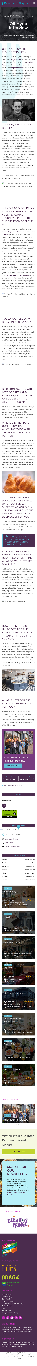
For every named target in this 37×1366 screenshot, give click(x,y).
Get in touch (6, 1299)
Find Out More (13, 766)
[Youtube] (20, 1317)
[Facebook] (3, 1317)
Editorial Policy (7, 1297)
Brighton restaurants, (16, 232)
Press (4, 1308)
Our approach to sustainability (12, 1304)
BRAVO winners (18, 1152)
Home (6, 35)
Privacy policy (6, 1311)
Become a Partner (8, 1301)
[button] (16, 1124)
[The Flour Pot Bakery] (18, 1113)
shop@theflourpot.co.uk (12, 846)
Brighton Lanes (17, 67)
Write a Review (7, 1306)
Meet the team (7, 1294)
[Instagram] (7, 1317)
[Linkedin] (12, 1317)
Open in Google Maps (11, 839)
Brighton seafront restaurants (17, 275)
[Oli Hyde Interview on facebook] (4, 806)
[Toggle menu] (33, 3)
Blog (10, 35)
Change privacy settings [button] (10, 1313)
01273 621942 (9, 843)
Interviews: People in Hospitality (23, 35)
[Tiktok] (16, 1317)
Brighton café (16, 59)
